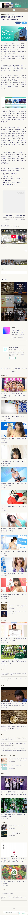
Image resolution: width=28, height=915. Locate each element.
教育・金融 (3, 14)
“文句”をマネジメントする (7, 893)
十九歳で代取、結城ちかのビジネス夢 (12, 574)
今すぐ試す (18, 6)
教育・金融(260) (4, 246)
